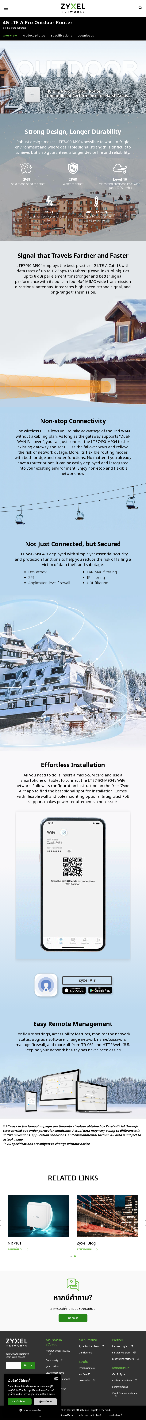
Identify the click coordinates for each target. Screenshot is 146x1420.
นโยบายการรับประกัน (55, 1373)
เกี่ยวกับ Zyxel (118, 1374)
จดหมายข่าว (84, 1380)
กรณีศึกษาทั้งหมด (120, 1387)
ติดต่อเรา (73, 1318)
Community (52, 1360)
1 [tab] (71, 1256)
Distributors (85, 1352)
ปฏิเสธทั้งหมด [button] (45, 1401)
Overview (10, 35)
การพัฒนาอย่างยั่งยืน (122, 1380)
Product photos (33, 35)
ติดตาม (28, 1365)
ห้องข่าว (83, 1362)
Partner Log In (120, 1346)
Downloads (86, 35)
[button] (32, 1410)
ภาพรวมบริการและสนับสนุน (58, 1351)
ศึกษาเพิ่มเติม (15, 1249)
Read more (48, 1394)
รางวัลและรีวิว (85, 1374)
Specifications (61, 35)
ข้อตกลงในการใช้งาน (62, 1415)
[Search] (140, 7)
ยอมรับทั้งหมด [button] (19, 1401)
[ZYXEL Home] (73, 8)
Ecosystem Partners (123, 1359)
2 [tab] (75, 1256)
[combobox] (56, 1378)
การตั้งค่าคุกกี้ (115, 1415)
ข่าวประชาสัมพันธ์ (87, 1368)
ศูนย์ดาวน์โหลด (53, 1366)
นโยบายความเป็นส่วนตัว (90, 1415)
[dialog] (32, 1395)
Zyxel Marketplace (89, 1346)
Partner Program (121, 1352)
